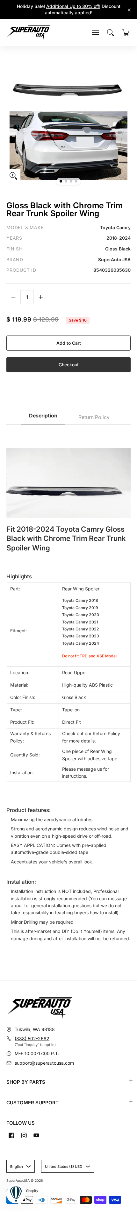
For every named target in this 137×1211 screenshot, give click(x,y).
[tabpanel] (68, 692)
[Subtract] (13, 297)
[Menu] (95, 32)
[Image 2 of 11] (66, 181)
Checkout (69, 364)
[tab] (43, 417)
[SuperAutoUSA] (28, 32)
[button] (131, 1081)
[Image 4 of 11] (76, 181)
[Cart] (125, 32)
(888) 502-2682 (32, 1038)
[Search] (110, 32)
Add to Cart (68, 343)
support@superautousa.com (44, 1063)
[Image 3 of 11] (71, 181)
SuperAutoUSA (18, 1181)
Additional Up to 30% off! (73, 6)
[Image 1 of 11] (61, 181)
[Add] (41, 297)
